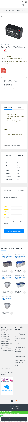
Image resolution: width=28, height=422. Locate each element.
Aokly (18, 170)
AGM (18, 179)
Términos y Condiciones (6, 329)
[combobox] (11, 5)
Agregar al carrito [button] (11, 271)
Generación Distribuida (6, 348)
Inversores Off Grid (5, 339)
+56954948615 (14, 408)
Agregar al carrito (15, 418)
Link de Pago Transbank (7, 350)
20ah (18, 176)
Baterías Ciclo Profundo (6, 44)
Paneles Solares (5, 338)
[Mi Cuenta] (23, 2)
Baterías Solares (5, 345)
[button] (1, 17)
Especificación (22, 107)
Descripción (8, 107)
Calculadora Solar (5, 347)
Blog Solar (3, 332)
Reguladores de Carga (6, 343)
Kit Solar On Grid (5, 336)
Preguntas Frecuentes (6, 331)
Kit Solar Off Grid (5, 334)
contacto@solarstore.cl (20, 333)
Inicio (3, 11)
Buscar (23, 5)
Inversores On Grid (5, 341)
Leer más (11, 292)
